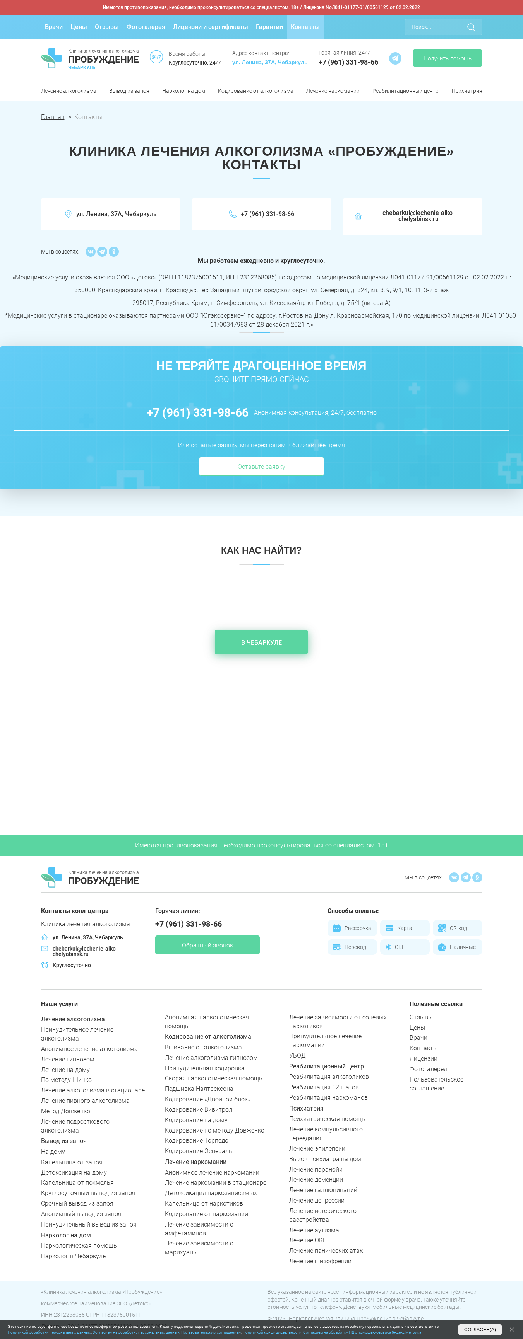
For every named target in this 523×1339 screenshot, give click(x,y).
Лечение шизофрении (320, 1261)
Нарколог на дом (183, 91)
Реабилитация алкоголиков (329, 1076)
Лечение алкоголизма (68, 91)
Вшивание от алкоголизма (203, 1047)
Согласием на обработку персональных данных (136, 1332)
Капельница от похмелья (77, 1182)
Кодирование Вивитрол (198, 1109)
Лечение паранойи (316, 1169)
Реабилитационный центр (405, 91)
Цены (78, 27)
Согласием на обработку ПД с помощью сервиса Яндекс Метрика (362, 1332)
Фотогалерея (146, 27)
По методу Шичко (66, 1079)
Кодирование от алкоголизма (255, 91)
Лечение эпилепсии (317, 1148)
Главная (53, 117)
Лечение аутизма (314, 1230)
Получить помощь (448, 58)
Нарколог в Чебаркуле (73, 1256)
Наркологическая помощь (79, 1245)
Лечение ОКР (308, 1240)
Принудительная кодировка (205, 1068)
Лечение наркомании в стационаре (215, 1182)
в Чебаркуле (261, 642)
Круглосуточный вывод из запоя (88, 1193)
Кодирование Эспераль (198, 1151)
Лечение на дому (65, 1069)
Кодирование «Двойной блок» (207, 1099)
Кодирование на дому (196, 1120)
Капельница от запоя (72, 1162)
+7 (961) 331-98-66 (348, 62)
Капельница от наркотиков (204, 1203)
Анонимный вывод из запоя (81, 1214)
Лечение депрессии (317, 1200)
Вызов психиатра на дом (325, 1159)
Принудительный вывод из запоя (89, 1224)
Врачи (54, 27)
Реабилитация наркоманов (328, 1097)
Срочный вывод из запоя (77, 1203)
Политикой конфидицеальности (272, 1332)
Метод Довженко (65, 1111)
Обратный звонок (207, 945)
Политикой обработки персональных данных (49, 1332)
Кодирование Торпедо (196, 1140)
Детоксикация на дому (74, 1172)
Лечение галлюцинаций (323, 1190)
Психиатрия (467, 91)
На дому (53, 1151)
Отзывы (107, 27)
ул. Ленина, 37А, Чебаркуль (270, 62)
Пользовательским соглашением (211, 1332)
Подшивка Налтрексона (199, 1088)
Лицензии (423, 1058)
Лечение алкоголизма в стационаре (93, 1090)
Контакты (305, 27)
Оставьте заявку (261, 466)
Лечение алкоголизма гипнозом (211, 1057)
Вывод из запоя (129, 91)
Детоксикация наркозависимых (211, 1193)
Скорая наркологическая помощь (213, 1078)
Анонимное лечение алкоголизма (89, 1049)
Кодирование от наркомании (206, 1214)
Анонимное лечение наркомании (212, 1172)
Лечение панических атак (326, 1250)
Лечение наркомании (333, 91)
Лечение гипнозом (67, 1059)
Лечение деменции (316, 1179)
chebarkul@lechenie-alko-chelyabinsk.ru (418, 216)
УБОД (297, 1055)
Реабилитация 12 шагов (324, 1087)
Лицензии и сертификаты (210, 27)
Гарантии (269, 27)
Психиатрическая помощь (327, 1119)
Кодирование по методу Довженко (214, 1130)
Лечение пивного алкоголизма (85, 1100)
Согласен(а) (480, 1329)
